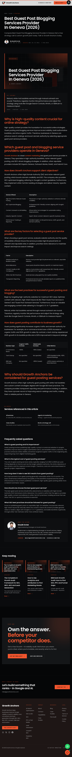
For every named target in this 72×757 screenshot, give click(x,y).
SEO (27, 717)
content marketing (32, 156)
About (40, 708)
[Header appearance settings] (69, 2)
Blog (10, 13)
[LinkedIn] (3, 732)
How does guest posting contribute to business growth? (33, 322)
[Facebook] (12, 732)
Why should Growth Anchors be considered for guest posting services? (33, 376)
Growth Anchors (10, 156)
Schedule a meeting (44, 3)
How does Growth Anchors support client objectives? (31, 170)
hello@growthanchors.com (10, 692)
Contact (40, 712)
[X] (6, 732)
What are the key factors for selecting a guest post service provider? (34, 233)
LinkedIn (20, 538)
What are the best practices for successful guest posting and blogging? (35, 292)
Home (5, 13)
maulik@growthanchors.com (35, 538)
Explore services (36, 656)
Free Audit (53, 717)
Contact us (61, 687)
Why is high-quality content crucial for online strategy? (33, 121)
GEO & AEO (29, 714)
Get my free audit (16, 656)
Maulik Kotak (16, 41)
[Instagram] (9, 732)
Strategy (17, 13)
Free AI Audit (59, 3)
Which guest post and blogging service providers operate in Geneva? (34, 149)
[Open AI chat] (67, 752)
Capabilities (41, 715)
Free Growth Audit (10, 727)
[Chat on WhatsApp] (67, 746)
